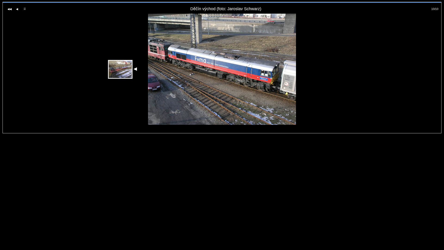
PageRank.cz (222, 131)
